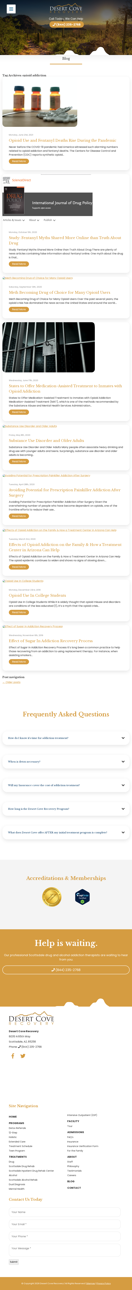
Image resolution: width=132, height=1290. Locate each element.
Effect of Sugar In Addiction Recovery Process (51, 641)
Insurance (72, 1141)
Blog (71, 1181)
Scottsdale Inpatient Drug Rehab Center (31, 1170)
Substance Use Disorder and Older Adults (46, 441)
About (72, 1157)
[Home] (66, 8)
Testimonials (74, 1170)
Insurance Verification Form (82, 1146)
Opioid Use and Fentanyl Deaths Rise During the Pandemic (62, 140)
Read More (19, 161)
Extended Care (17, 1141)
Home (13, 1117)
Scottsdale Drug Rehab (22, 1166)
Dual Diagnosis (17, 1184)
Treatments (18, 1157)
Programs (16, 1123)
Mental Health (16, 1189)
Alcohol (13, 1175)
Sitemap (90, 1283)
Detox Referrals (17, 1128)
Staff (70, 1161)
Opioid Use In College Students (37, 595)
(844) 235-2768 (68, 24)
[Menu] (11, 9)
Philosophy (73, 1166)
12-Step (13, 1132)
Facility (73, 1121)
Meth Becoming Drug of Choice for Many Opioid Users (59, 292)
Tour (69, 1126)
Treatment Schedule (20, 1146)
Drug (11, 1161)
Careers (71, 1175)
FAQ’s (70, 1137)
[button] (66, 738)
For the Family (75, 1150)
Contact (74, 1188)
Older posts (11, 682)
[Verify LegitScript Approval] (82, 897)
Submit (14, 1261)
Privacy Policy (104, 1283)
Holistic (13, 1137)
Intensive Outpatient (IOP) (82, 1115)
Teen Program (17, 1150)
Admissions (75, 1132)
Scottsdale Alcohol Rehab (23, 1179)
